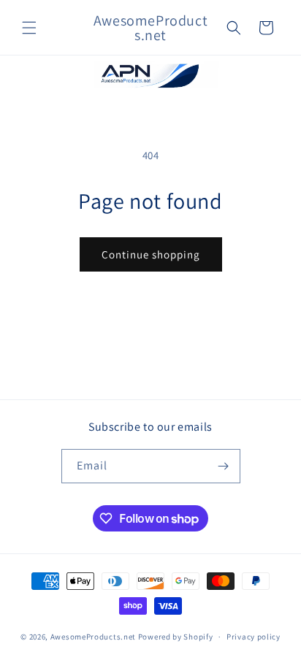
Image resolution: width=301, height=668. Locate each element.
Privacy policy (253, 636)
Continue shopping (151, 254)
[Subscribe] (223, 466)
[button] (29, 28)
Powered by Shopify (175, 636)
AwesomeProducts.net (93, 636)
